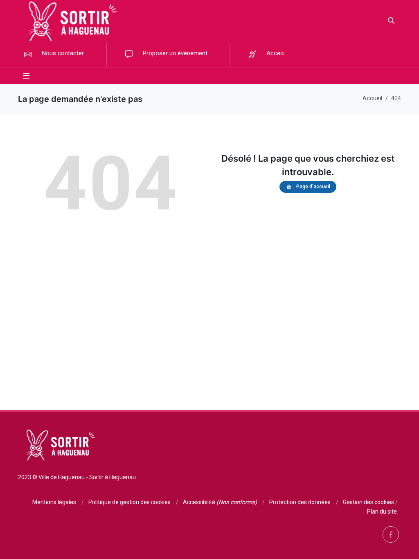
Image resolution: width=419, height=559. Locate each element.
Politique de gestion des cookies (129, 502)
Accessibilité (220, 502)
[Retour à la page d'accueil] (70, 20)
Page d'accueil (313, 186)
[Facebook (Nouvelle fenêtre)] (391, 534)
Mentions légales (54, 502)
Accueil (372, 98)
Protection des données (300, 502)
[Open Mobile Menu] (26, 75)
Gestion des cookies (368, 502)
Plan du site (382, 511)
